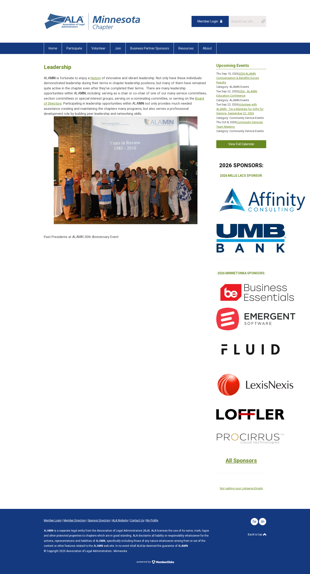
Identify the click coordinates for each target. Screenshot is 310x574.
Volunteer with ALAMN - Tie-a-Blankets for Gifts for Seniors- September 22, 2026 (239, 109)
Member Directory (75, 520)
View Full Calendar (241, 144)
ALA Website (120, 520)
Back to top (255, 534)
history (96, 78)
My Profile (152, 520)
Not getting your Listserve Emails (241, 488)
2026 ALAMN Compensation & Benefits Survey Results (237, 78)
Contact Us (137, 520)
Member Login (207, 21)
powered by (144, 561)
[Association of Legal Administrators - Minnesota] (92, 32)
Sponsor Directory (99, 520)
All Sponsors (241, 460)
